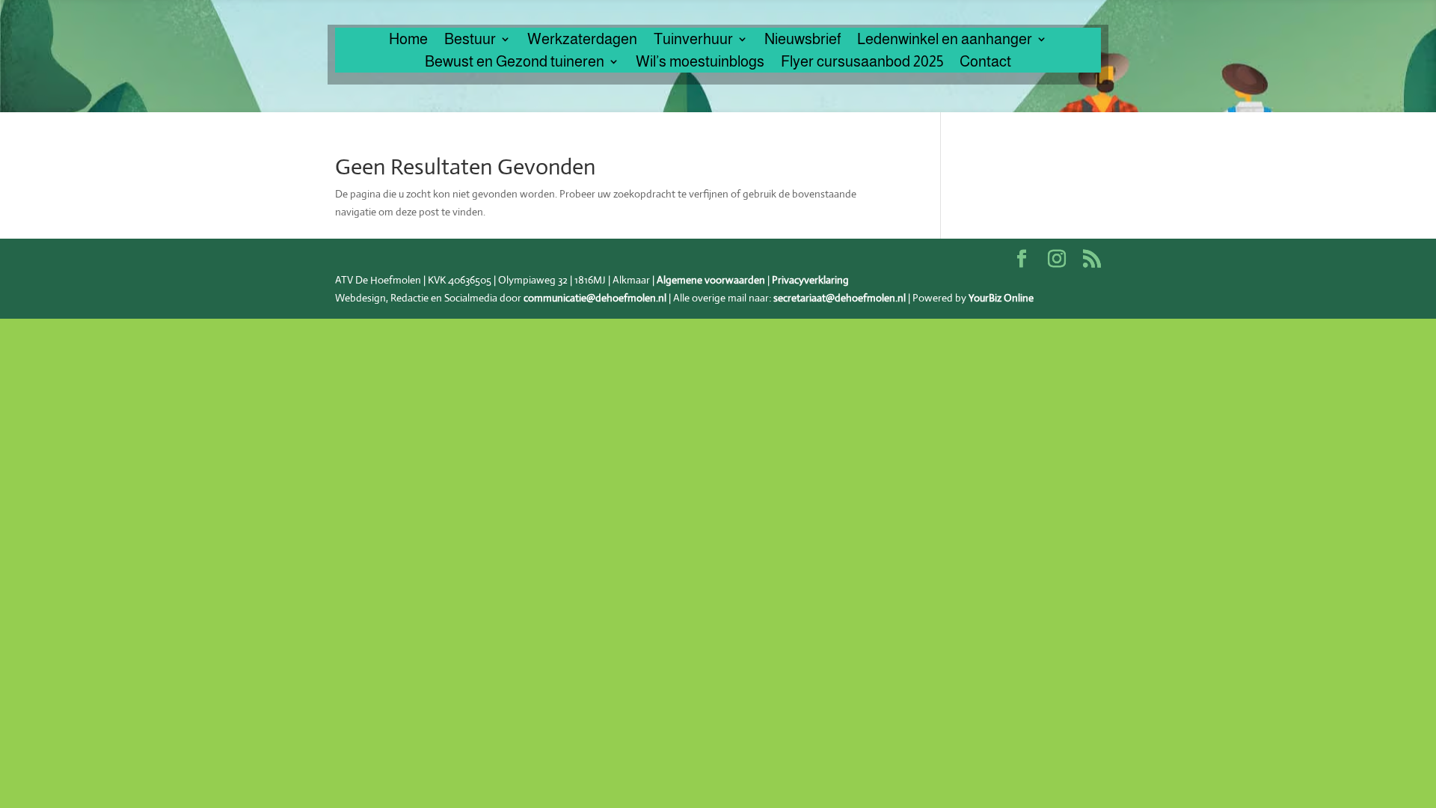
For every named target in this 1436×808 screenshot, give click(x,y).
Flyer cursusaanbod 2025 (862, 63)
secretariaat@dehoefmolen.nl (839, 297)
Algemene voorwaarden (711, 280)
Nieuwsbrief (802, 40)
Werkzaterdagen (582, 40)
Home (408, 40)
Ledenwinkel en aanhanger (944, 40)
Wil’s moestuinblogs (700, 63)
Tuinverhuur (693, 40)
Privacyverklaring (810, 280)
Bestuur (470, 40)
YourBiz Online (1001, 297)
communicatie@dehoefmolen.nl (595, 297)
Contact (985, 63)
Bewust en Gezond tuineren (514, 63)
